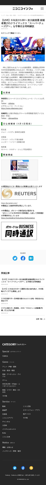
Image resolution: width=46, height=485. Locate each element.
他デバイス (27, 414)
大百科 (4, 425)
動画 (3, 406)
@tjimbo (11, 103)
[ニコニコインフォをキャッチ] (31, 468)
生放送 (4, 414)
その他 (4, 396)
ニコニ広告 (27, 406)
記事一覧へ (39, 319)
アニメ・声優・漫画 (9, 367)
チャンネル (6, 421)
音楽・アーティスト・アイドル (11, 375)
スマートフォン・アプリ (31, 410)
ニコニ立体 (6, 437)
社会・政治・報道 (11, 15)
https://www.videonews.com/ (12, 108)
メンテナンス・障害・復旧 (11, 451)
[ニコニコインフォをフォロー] (15, 468)
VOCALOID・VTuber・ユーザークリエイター (11, 385)
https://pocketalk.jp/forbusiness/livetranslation (18, 218)
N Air (4, 433)
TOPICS (5, 356)
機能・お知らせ (7, 447)
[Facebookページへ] (23, 468)
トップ (3, 15)
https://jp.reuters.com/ (9, 203)
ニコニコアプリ (7, 418)
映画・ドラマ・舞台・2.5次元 (11, 391)
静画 (3, 410)
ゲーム (4, 380)
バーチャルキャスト (9, 429)
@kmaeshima (13, 118)
